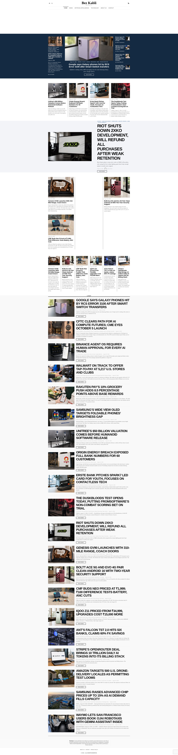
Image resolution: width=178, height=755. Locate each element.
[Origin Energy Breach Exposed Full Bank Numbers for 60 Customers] (78, 90)
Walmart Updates (108, 375)
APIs (77, 659)
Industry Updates (122, 121)
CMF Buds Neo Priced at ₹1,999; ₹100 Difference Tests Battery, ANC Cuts (60, 240)
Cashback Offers (79, 396)
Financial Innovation (102, 636)
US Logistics (109, 680)
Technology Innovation (110, 331)
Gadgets (77, 617)
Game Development (106, 121)
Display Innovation (79, 419)
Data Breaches (88, 462)
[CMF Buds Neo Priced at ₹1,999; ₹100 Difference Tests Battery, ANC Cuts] (61, 225)
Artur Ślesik (119, 70)
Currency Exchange (94, 636)
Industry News (97, 511)
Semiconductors (99, 701)
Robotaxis (96, 724)
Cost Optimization (87, 636)
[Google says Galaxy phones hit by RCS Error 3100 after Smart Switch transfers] (89, 49)
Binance (81, 354)
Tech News (107, 419)
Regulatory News (52, 50)
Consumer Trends (79, 375)
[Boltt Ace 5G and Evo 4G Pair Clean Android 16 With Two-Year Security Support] (117, 187)
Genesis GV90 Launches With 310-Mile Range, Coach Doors (60, 201)
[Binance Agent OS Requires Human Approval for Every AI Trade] (128, 39)
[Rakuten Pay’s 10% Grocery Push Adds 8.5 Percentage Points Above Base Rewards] (128, 56)
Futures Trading (52, 49)
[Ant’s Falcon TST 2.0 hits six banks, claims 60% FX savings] (110, 260)
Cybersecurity (82, 462)
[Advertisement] (89, 20)
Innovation (89, 440)
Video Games (105, 511)
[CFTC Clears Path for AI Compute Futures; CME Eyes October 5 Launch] (55, 41)
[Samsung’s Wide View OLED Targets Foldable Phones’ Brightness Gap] (128, 67)
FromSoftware (78, 511)
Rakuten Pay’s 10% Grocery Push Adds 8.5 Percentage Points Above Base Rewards (120, 57)
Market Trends (90, 701)
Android (77, 577)
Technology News (101, 440)
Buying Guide (84, 598)
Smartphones (96, 577)
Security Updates (91, 577)
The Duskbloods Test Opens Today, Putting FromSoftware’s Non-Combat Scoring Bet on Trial (119, 105)
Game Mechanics (85, 511)
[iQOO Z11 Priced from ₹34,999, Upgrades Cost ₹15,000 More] (96, 260)
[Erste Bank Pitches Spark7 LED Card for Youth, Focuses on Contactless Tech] (99, 90)
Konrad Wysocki (120, 62)
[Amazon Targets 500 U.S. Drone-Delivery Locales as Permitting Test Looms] (61, 678)
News (58, 49)
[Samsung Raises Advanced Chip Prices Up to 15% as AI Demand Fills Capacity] (61, 700)
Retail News (102, 375)
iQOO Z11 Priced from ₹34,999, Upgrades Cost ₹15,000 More (95, 272)
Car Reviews (85, 554)
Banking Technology (80, 636)
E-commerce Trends (100, 680)
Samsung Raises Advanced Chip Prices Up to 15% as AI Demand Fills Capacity (102, 695)
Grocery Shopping (95, 396)
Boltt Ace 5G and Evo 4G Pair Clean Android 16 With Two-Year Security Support (117, 202)
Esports (99, 121)
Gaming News (115, 121)
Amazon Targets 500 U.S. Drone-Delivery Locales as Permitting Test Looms (102, 674)
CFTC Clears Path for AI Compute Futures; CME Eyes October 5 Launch (55, 56)
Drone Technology (92, 680)
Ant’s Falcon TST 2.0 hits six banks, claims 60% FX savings (110, 271)
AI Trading (78, 354)
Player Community (102, 122)
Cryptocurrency (86, 354)
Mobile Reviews (82, 577)
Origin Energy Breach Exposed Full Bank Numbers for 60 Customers (77, 104)
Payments (93, 659)
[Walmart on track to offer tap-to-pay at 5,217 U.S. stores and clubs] (128, 47)
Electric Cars (90, 554)
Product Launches (91, 617)
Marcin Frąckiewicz (120, 42)
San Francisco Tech (102, 724)
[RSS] (128, 3)
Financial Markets (52, 48)
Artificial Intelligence (53, 47)
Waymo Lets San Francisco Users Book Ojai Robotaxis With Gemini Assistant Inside (99, 718)
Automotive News (79, 554)
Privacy (94, 462)
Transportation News (110, 724)
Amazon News (78, 680)
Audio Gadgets (79, 598)
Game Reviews (91, 511)
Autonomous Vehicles (88, 724)
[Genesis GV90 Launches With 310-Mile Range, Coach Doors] (61, 187)
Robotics (95, 440)
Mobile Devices (92, 419)
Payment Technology (96, 375)
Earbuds (88, 598)
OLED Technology (101, 419)
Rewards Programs (105, 396)
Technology (102, 577)
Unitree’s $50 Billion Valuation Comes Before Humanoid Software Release (57, 104)
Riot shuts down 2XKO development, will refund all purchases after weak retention (112, 142)
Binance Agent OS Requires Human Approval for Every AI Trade (120, 39)
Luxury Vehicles (100, 554)
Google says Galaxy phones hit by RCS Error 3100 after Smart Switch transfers (89, 65)
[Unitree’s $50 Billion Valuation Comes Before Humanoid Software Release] (57, 90)
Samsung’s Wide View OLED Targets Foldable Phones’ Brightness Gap (120, 67)
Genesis (94, 554)
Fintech (90, 396)
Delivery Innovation (85, 680)
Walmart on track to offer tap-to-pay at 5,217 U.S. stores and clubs (120, 47)
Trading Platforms (99, 354)
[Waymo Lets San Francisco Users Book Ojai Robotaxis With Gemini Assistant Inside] (61, 723)
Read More (90, 75)
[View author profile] (105, 169)
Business (85, 440)
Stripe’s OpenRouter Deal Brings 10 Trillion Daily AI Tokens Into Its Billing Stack (123, 273)
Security (93, 354)
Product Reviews (96, 598)
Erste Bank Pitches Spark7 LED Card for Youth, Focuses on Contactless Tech (97, 104)
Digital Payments (86, 375)
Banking (77, 462)
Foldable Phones (86, 419)
